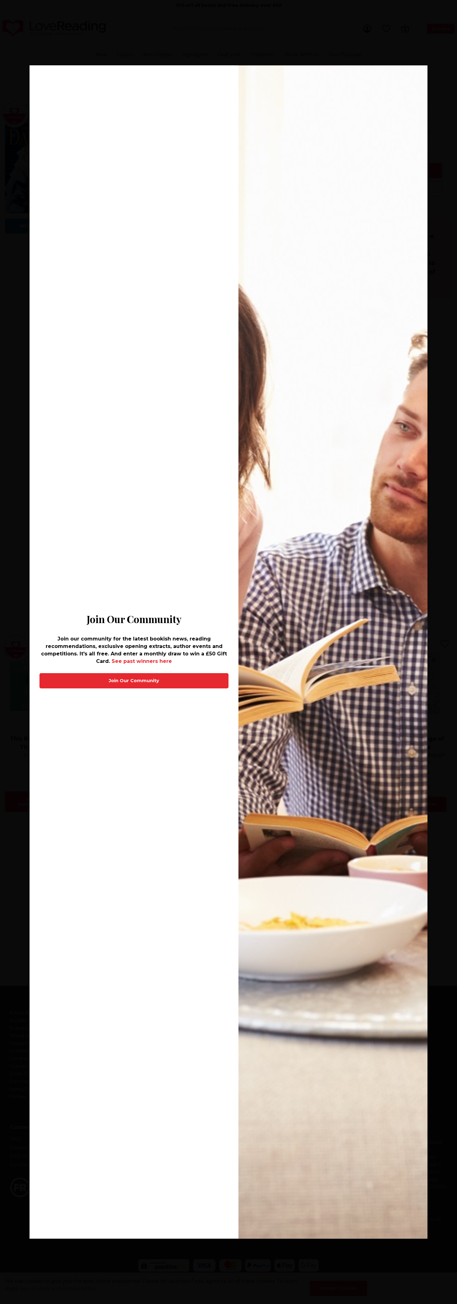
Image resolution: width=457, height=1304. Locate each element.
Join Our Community (134, 680)
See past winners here (142, 661)
